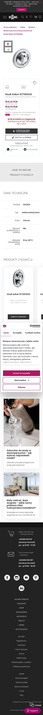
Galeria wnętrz (21, 599)
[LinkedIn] (21, 590)
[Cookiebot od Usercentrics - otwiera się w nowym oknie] (30, 326)
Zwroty (21, 653)
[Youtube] (26, 580)
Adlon (24, 87)
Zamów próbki (21, 682)
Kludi (7, 87)
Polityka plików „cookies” (21, 662)
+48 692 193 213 (14, 150)
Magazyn (21, 603)
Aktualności (22, 629)
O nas (21, 691)
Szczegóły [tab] (17, 333)
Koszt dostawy (21, 649)
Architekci (21, 616)
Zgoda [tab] (6, 333)
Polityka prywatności (21, 666)
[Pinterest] (36, 580)
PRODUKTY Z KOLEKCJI (21, 175)
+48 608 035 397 (26, 560)
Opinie (21, 674)
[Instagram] (17, 580)
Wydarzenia (21, 612)
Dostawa (21, 645)
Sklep (21, 608)
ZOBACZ (21, 10)
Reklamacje (21, 658)
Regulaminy (21, 641)
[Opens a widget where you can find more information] (32, 711)
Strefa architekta (21, 686)
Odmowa (21, 387)
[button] (8, 44)
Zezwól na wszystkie (21, 373)
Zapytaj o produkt (21, 143)
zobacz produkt (18, 317)
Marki (21, 625)
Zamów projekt (21, 678)
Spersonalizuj (20, 380)
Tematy (21, 621)
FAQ (21, 695)
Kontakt (21, 636)
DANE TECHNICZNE (21, 170)
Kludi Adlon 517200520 (18, 294)
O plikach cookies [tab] (32, 333)
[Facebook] (7, 580)
